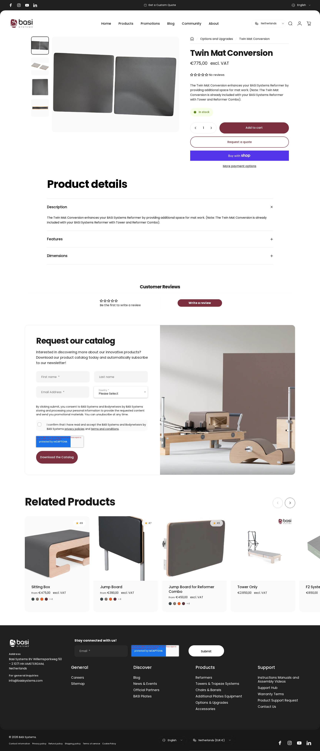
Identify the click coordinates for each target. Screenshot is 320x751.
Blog (136, 678)
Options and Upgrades (216, 39)
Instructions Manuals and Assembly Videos (278, 680)
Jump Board (111, 586)
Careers (77, 678)
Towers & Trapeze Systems (217, 684)
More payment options (239, 166)
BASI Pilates (142, 696)
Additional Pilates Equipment (219, 696)
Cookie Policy (109, 743)
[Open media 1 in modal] (115, 84)
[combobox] (301, 5)
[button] (199, 75)
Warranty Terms (271, 694)
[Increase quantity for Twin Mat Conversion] (212, 128)
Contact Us (267, 707)
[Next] (169, 84)
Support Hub (267, 688)
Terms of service (91, 743)
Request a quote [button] (239, 142)
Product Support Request (278, 701)
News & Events (145, 684)
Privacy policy (39, 743)
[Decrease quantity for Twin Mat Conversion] (194, 128)
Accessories (205, 709)
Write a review (200, 303)
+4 (51, 599)
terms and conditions (105, 429)
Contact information (19, 743)
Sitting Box (40, 586)
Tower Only (247, 586)
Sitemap (78, 684)
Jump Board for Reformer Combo (191, 589)
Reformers (204, 678)
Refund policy (56, 743)
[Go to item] (40, 45)
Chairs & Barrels (208, 690)
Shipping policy (73, 743)
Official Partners (146, 690)
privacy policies (74, 429)
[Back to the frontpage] (192, 39)
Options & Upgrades (212, 703)
